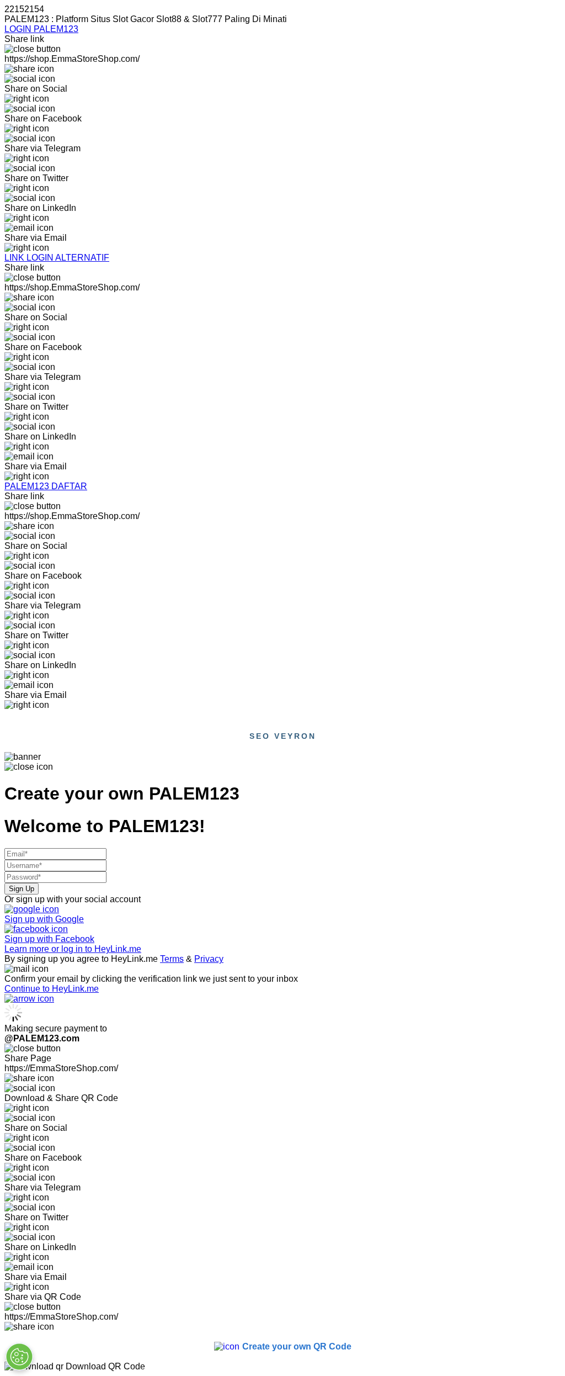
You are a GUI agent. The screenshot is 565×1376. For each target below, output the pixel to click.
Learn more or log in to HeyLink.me (72, 949)
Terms (172, 959)
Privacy (208, 959)
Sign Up (21, 889)
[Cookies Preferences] (19, 1356)
